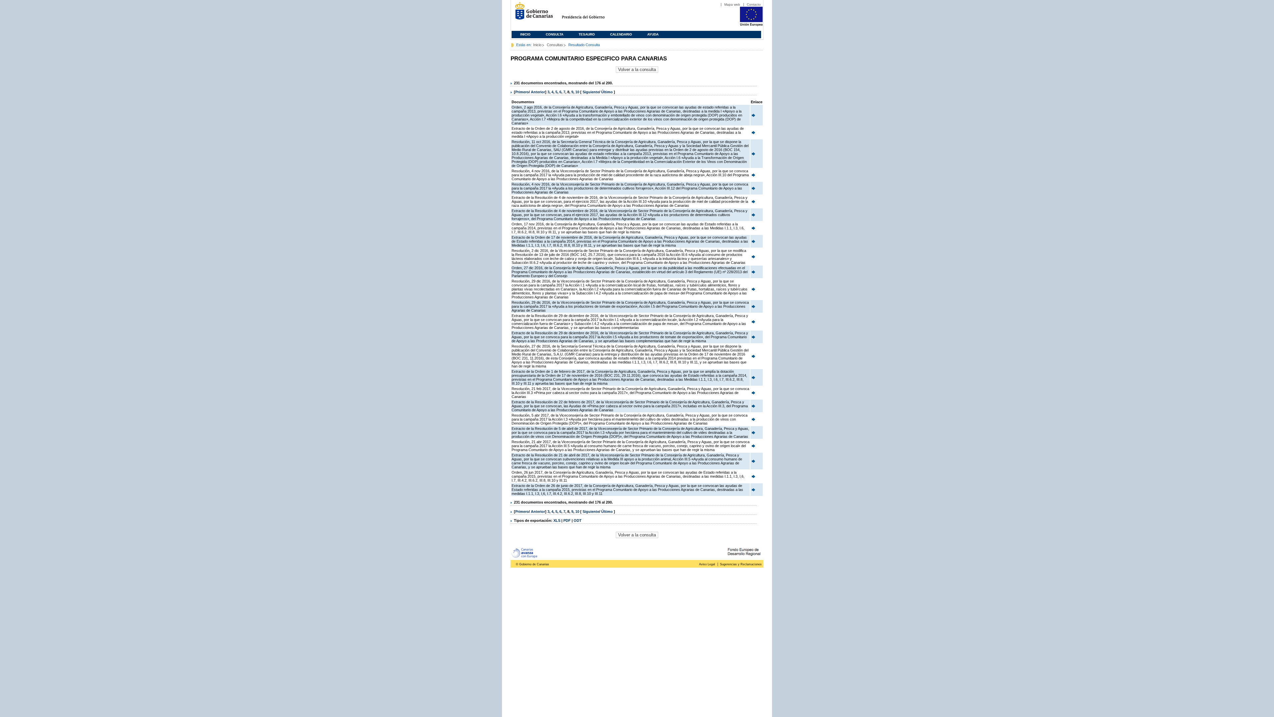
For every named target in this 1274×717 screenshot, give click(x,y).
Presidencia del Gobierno (589, 13)
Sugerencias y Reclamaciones (741, 564)
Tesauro (587, 34)
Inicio (525, 34)
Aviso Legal (707, 564)
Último (607, 92)
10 (577, 92)
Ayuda (653, 34)
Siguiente (591, 92)
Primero (522, 92)
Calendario (621, 34)
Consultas (555, 45)
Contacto (754, 4)
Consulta (554, 34)
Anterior (538, 92)
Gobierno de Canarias (532, 13)
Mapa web (732, 4)
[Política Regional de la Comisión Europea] (751, 25)
